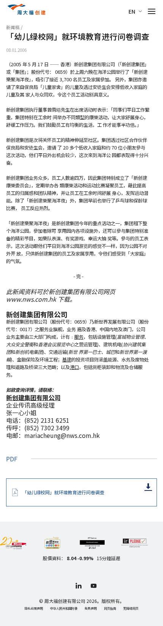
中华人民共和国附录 (63, 608)
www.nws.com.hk (31, 299)
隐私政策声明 (34, 608)
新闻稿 (13, 27)
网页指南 (110, 608)
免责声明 (91, 608)
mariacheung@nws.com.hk (62, 435)
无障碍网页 (130, 608)
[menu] (151, 11)
